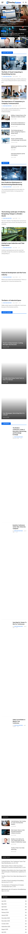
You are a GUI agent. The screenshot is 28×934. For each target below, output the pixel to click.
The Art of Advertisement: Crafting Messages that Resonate (18, 139)
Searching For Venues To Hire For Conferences (20, 623)
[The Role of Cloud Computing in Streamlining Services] (14, 63)
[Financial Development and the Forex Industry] (5, 156)
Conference (6, 423)
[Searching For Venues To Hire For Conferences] (6, 668)
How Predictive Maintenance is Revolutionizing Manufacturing (18, 123)
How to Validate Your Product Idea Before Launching (20, 44)
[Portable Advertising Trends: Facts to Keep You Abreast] (14, 367)
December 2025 (6, 918)
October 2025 (5, 923)
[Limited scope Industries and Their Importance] (5, 148)
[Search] (26, 2)
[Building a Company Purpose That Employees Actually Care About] (5, 117)
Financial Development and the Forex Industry (18, 154)
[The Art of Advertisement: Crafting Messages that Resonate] (5, 141)
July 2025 (4, 932)
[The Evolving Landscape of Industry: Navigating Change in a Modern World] (5, 132)
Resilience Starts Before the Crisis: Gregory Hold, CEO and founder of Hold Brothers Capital (7, 43)
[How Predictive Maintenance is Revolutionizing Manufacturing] (5, 125)
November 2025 (6, 921)
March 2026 (5, 909)
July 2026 (4, 901)
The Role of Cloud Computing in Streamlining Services (12, 73)
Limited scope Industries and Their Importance (18, 147)
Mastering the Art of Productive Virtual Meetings (14, 889)
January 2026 (5, 915)
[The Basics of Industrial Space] (14, 291)
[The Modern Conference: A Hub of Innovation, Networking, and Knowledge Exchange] (6, 473)
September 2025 (6, 926)
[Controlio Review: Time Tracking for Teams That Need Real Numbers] (14, 15)
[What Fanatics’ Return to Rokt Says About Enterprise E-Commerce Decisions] (14, 31)
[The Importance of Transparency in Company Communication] (14, 92)
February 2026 (5, 912)
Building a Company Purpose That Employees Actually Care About (18, 116)
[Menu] (2, 2)
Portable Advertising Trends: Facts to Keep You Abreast (13, 379)
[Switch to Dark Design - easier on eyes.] (23, 2)
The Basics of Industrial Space (11, 300)
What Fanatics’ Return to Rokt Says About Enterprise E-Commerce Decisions (12, 34)
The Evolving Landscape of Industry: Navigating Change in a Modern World (18, 132)
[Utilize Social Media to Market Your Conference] (6, 765)
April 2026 (4, 906)
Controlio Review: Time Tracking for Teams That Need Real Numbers (13, 21)
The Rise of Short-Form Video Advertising (17, 848)
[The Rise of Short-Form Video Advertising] (6, 850)
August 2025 (5, 929)
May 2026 (4, 904)
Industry (5, 163)
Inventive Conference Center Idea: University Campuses (19, 527)
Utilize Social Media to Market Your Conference (19, 721)
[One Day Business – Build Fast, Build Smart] (13, 2)
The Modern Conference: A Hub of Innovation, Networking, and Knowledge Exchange (20, 431)
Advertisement (7, 312)
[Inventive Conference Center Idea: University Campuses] (6, 571)
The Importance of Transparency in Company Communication (13, 102)
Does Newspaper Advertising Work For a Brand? (14, 414)
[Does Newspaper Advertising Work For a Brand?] (14, 402)
